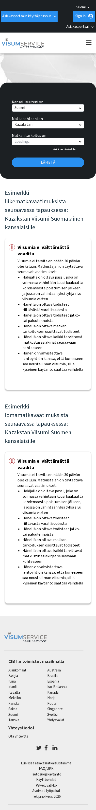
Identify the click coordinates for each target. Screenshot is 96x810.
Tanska (13, 720)
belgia (13, 675)
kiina (12, 681)
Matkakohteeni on (27, 118)
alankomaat (17, 670)
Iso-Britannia (57, 686)
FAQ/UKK (46, 768)
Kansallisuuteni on (27, 101)
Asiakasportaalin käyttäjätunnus (26, 16)
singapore (55, 709)
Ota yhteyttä (18, 736)
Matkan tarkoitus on (29, 135)
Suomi (81, 7)
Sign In (80, 16)
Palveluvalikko (46, 785)
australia (54, 670)
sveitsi (52, 714)
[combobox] (48, 141)
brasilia (52, 675)
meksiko (14, 698)
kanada (53, 692)
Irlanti (12, 686)
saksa (12, 709)
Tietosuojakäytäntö (46, 774)
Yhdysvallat (55, 720)
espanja (53, 681)
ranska (13, 703)
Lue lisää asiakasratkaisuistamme (46, 763)
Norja (51, 698)
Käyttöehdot (46, 779)
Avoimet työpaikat (46, 790)
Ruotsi (52, 703)
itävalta (14, 692)
